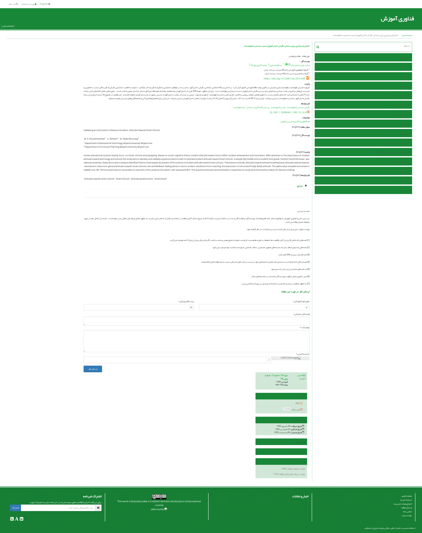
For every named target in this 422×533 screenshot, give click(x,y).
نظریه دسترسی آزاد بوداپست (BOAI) (392, 152)
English (44, 4)
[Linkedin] (21, 519)
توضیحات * (305, 327)
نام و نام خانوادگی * (301, 301)
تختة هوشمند (239, 107)
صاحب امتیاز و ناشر (400, 181)
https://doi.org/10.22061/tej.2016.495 (284, 78)
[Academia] (16, 519)
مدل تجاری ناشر (402, 171)
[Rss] (12, 519)
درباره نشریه (406, 500)
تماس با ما (404, 190)
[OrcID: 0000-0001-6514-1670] (286, 64)
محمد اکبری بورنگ (259, 65)
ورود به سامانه (28, 4)
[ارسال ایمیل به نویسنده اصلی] (289, 64)
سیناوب (367, 528)
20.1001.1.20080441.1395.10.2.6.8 (288, 112)
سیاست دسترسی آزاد (399, 143)
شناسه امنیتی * (303, 354)
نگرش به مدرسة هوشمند (298, 107)
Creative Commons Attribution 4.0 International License (175, 503)
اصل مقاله (292, 409)
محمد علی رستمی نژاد (300, 65)
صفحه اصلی (407, 35)
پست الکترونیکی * (186, 301)
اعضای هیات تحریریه (400, 95)
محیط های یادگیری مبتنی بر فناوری (295, 121)
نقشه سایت (407, 515)
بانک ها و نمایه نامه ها (399, 105)
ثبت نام (12, 4)
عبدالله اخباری (276, 65)
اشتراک (15, 507)
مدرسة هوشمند (278, 107)
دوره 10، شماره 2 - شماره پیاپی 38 (276, 377)
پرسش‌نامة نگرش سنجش (258, 107)
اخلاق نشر (404, 124)
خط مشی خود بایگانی (400, 162)
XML (297, 403)
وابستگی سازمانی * (301, 314)
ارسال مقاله (404, 86)
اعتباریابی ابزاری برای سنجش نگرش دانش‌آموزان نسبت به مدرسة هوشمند (277, 46)
